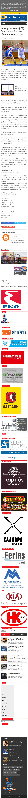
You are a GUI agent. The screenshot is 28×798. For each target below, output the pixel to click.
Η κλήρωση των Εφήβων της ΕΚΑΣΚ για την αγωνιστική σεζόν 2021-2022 (15, 743)
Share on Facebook (8, 222)
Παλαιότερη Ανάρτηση (22, 286)
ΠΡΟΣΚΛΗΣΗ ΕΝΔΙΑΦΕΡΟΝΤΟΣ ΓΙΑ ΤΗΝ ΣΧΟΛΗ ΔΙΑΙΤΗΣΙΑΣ (15, 751)
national (13, 38)
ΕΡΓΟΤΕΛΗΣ (4, 697)
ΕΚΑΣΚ (3, 691)
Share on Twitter (21, 222)
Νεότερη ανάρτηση (5, 286)
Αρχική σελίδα (13, 286)
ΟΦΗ (2, 712)
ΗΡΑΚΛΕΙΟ (3, 700)
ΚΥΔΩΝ (3, 709)
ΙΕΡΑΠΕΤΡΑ (4, 706)
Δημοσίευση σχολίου (6, 283)
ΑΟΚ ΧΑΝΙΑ (4, 689)
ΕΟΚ (2, 694)
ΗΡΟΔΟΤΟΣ (4, 703)
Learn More (12, 10)
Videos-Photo (4, 715)
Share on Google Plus (9, 226)
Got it (17, 10)
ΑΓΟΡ (2, 686)
